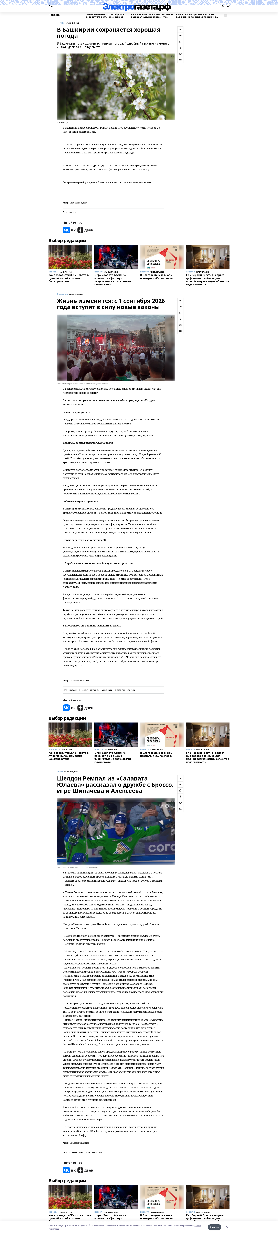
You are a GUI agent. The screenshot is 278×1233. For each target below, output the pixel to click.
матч (94, 1152)
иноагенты (120, 690)
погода (73, 212)
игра (88, 1152)
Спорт (60, 772)
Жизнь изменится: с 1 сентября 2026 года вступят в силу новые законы (105, 15)
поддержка (75, 690)
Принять (214, 1227)
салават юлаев (77, 1152)
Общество (62, 294)
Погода (60, 23)
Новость (54, 14)
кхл (100, 1152)
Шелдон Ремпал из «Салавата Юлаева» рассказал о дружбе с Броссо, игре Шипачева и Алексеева (152, 15)
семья (85, 690)
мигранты (94, 690)
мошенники (107, 690)
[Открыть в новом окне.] (69, 230)
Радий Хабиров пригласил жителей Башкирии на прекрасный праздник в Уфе (196, 15)
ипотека (131, 690)
